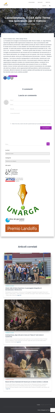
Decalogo (40, 2)
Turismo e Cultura (12, 76)
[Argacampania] (5, 4)
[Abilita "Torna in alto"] (52, 410)
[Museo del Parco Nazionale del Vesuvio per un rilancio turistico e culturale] (27, 361)
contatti (44, 5)
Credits (38, 404)
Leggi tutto (19, 295)
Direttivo (48, 2)
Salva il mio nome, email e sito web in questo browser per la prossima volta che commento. (31, 123)
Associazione (31, 2)
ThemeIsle (49, 410)
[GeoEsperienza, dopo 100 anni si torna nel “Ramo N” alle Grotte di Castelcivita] (27, 315)
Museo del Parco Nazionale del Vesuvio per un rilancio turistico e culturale (26, 382)
